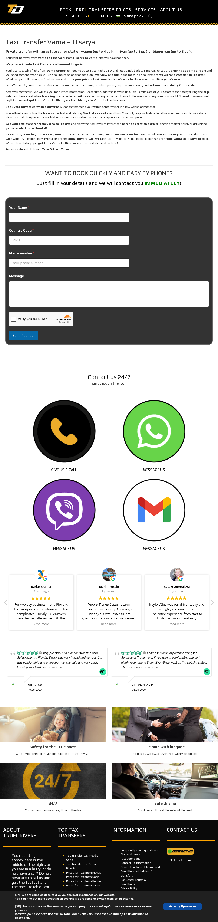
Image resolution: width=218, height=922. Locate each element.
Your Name (19, 208)
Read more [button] (41, 624)
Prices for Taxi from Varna (83, 885)
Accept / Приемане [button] (182, 906)
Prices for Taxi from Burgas (84, 881)
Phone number (21, 253)
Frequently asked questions (139, 850)
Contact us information (136, 862)
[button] (150, 16)
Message (16, 276)
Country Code (21, 230)
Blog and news (130, 854)
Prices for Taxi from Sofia (82, 877)
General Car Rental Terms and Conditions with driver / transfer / (140, 871)
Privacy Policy (129, 888)
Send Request (23, 335)
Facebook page (131, 858)
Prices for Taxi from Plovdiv (83, 872)
